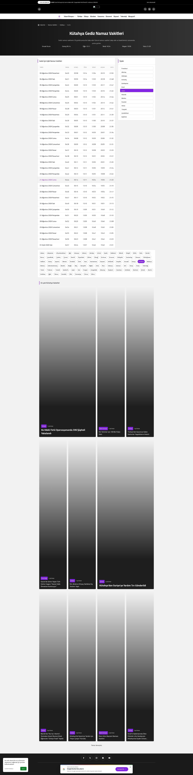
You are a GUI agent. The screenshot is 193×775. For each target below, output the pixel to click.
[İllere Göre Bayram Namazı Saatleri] (111, 666)
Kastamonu (93, 261)
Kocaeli (126, 261)
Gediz (123, 90)
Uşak (73, 270)
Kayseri (102, 261)
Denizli (73, 257)
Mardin (63, 265)
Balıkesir (113, 253)
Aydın (105, 253)
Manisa (42, 265)
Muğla (70, 265)
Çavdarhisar (125, 113)
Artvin (99, 253)
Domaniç (124, 79)
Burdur (148, 253)
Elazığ (96, 257)
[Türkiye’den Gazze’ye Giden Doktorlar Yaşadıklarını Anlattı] (140, 361)
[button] (149, 9)
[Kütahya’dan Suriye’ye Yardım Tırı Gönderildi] (125, 513)
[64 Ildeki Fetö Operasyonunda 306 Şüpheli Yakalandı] (67, 361)
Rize (103, 265)
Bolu (141, 253)
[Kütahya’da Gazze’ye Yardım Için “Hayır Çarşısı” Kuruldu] (82, 666)
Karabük (63, 274)
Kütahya (141, 261)
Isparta (57, 261)
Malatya (149, 261)
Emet (123, 87)
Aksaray (102, 270)
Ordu (97, 265)
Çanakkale (50, 257)
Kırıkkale (127, 270)
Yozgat (85, 270)
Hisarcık (124, 94)
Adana (42, 253)
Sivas (137, 265)
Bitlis (134, 253)
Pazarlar (124, 102)
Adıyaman (50, 253)
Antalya (92, 253)
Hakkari (42, 261)
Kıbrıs (93, 274)
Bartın (150, 270)
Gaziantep (129, 257)
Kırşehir (118, 261)
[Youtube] (109, 758)
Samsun (118, 265)
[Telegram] (103, 758)
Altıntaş (124, 72)
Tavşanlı (124, 109)
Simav (123, 105)
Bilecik (121, 253)
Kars (85, 261)
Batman (135, 270)
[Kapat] (130, 767)
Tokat (42, 270)
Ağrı (70, 253)
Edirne (89, 257)
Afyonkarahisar (61, 253)
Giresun (138, 257)
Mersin (65, 261)
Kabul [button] (23, 769)
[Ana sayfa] (59, 16)
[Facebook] (83, 758)
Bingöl (128, 253)
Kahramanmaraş (52, 265)
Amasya (76, 253)
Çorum (66, 257)
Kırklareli (110, 261)
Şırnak (143, 270)
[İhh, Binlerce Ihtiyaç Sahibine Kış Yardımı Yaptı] (82, 513)
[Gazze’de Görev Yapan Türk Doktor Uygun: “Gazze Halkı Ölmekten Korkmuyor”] (53, 513)
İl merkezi (124, 68)
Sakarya (110, 265)
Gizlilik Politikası (9, 768)
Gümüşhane (146, 257)
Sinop (131, 265)
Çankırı (58, 257)
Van (79, 270)
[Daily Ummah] (96, 8)
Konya (134, 261)
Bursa (42, 257)
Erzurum (111, 257)
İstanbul (72, 261)
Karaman (119, 270)
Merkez (124, 98)
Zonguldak (94, 270)
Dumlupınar (125, 83)
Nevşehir (83, 265)
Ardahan (42, 274)
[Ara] (145, 9)
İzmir (79, 261)
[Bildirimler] (153, 9)
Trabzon (49, 270)
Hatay (50, 261)
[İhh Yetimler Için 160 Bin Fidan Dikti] (111, 361)
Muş (76, 265)
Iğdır (50, 274)
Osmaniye (78, 274)
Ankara (84, 253)
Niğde (91, 265)
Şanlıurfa (65, 270)
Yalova (56, 274)
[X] (90, 758)
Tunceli (57, 270)
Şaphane (124, 116)
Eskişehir (120, 257)
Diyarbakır (81, 257)
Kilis (71, 274)
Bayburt (110, 270)
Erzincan (103, 257)
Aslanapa (124, 76)
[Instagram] (96, 758)
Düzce (86, 274)
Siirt (125, 265)
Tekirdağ (145, 265)
